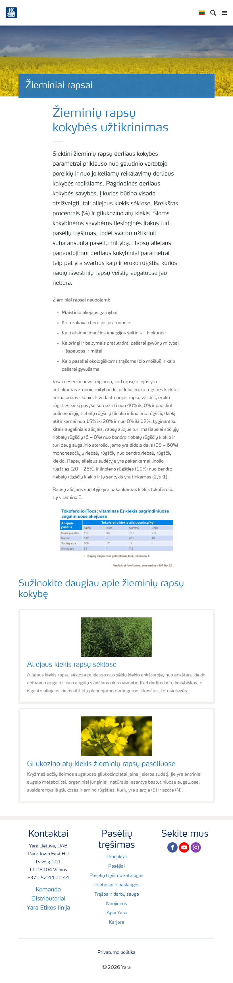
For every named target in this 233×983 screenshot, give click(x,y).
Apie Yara (117, 913)
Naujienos (116, 904)
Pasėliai (116, 866)
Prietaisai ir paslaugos (116, 885)
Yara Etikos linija (48, 908)
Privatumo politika (116, 952)
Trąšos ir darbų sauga (116, 894)
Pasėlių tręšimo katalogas (116, 876)
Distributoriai (48, 899)
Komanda (48, 890)
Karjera (116, 922)
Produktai (117, 857)
